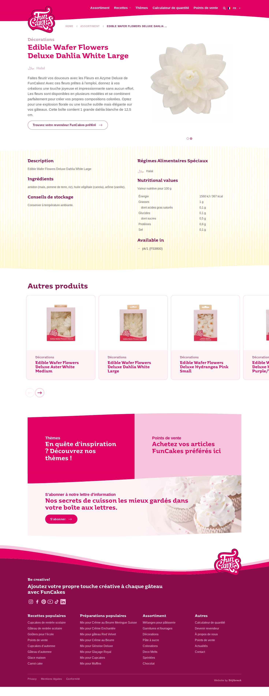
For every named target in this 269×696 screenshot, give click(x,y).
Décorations (150, 634)
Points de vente (38, 640)
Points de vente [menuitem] (206, 8)
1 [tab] (188, 138)
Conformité (73, 678)
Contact (200, 651)
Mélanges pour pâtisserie (159, 622)
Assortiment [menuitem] (99, 8)
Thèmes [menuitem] (141, 8)
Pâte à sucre (151, 640)
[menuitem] (234, 8)
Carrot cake (35, 663)
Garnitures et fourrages (157, 628)
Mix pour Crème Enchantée (97, 628)
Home (69, 26)
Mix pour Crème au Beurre (97, 640)
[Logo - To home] (228, 563)
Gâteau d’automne (40, 651)
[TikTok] (56, 602)
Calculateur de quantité (210, 622)
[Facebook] (37, 602)
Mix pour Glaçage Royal (95, 651)
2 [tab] (191, 138)
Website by (228, 680)
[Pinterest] (43, 602)
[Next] (39, 392)
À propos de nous (206, 634)
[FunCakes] (41, 19)
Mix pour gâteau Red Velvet (98, 634)
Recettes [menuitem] (121, 8)
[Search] (224, 8)
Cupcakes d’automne (41, 646)
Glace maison (37, 657)
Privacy (32, 678)
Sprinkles (149, 657)
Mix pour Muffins (90, 663)
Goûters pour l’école (41, 634)
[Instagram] (31, 602)
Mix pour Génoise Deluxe (96, 646)
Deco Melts (150, 651)
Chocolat (148, 663)
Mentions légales (51, 678)
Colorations (150, 646)
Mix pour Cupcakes (92, 657)
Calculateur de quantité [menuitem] (171, 8)
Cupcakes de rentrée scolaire (47, 622)
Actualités (201, 646)
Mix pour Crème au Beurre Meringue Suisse (108, 622)
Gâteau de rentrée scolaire (45, 628)
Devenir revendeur (207, 628)
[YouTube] (50, 602)
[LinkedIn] (63, 602)
